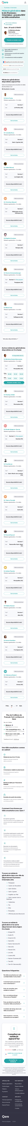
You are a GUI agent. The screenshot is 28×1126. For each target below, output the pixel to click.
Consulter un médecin (13, 1061)
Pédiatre (4, 1089)
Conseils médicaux (19, 1093)
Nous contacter (6, 1102)
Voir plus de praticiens (10, 339)
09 (17, 706)
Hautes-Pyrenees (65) (14, 958)
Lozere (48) (11, 955)
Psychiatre (5, 1091)
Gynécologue (5, 1086)
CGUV (14, 1121)
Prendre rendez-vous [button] (14, 382)
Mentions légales (6, 1121)
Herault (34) (11, 949)
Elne (9, 908)
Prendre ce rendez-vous (14, 40)
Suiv (20, 706)
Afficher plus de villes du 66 (16, 914)
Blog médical (18, 1083)
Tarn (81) (10, 961)
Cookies (17, 1108)
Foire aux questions (7, 1099)
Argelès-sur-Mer (13, 894)
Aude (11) (10, 935)
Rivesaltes (11, 911)
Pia (9, 905)
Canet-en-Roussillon (14, 886)
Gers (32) (11, 947)
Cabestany (11, 902)
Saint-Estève (12, 888)
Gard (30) (11, 941)
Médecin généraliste (7, 1083)
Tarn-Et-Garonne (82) (14, 964)
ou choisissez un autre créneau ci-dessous (14, 44)
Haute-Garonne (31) (14, 944)
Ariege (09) (11, 932)
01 (11, 706)
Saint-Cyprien (12, 891)
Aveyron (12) (11, 938)
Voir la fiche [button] (14, 120)
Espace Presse (5, 1105)
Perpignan (11, 883)
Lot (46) (10, 952)
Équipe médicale (19, 1086)
